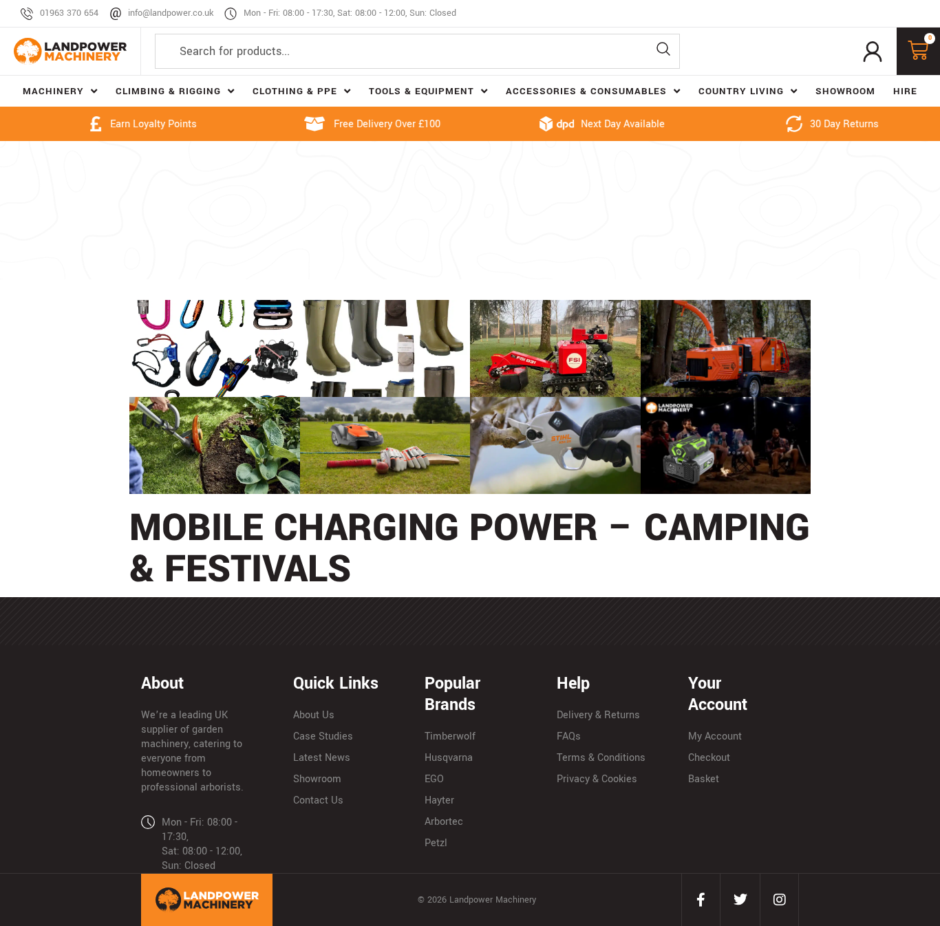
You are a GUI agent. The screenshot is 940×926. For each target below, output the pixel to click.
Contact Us (318, 800)
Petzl (436, 843)
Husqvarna (449, 758)
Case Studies (323, 736)
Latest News (321, 758)
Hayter (439, 800)
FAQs (569, 736)
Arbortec (444, 822)
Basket (703, 779)
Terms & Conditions (601, 758)
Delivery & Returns (598, 715)
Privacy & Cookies (597, 779)
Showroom (317, 779)
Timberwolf (450, 736)
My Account (715, 736)
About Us (313, 715)
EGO (434, 779)
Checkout (709, 758)
